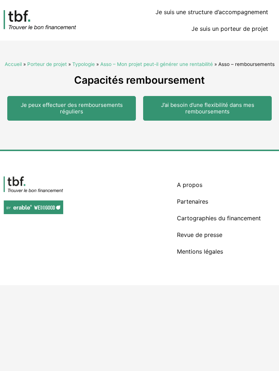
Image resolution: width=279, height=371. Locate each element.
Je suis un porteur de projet (229, 28)
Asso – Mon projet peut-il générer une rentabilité (156, 64)
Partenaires (192, 201)
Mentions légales (200, 251)
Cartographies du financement (219, 218)
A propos (189, 184)
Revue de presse (199, 234)
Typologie (83, 64)
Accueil (13, 64)
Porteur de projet (47, 64)
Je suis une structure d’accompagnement (211, 12)
